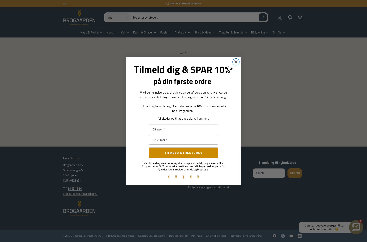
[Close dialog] (236, 62)
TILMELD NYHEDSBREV (184, 152)
